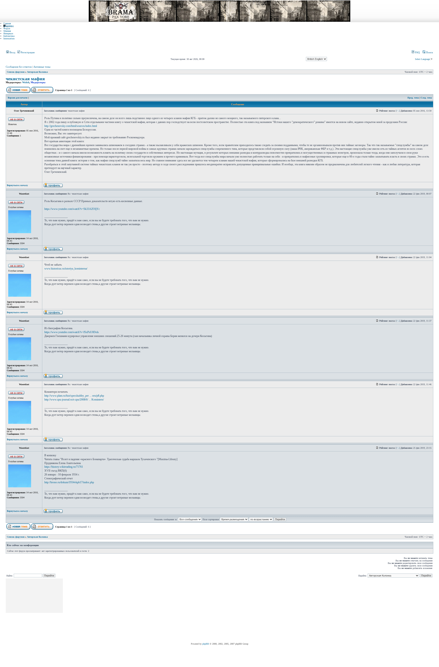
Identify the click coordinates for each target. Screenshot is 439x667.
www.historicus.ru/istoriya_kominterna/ (65, 268)
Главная (7, 23)
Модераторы (38, 82)
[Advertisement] (147, 611)
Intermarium (9, 38)
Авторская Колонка (37, 72)
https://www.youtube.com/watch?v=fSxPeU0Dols (71, 332)
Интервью (8, 33)
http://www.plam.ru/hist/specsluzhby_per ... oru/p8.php (74, 395)
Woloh (25, 82)
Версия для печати (17, 97)
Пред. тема (413, 97)
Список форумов (15, 72)
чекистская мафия (25, 78)
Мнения (7, 31)
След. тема (426, 97)
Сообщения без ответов (19, 66)
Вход (12, 52)
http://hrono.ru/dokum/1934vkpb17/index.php (69, 482)
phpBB (205, 644)
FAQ (417, 52)
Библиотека (8, 36)
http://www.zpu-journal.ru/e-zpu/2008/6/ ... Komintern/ (74, 399)
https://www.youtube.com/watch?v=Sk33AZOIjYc (72, 209)
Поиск (429, 52)
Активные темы (41, 66)
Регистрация (27, 52)
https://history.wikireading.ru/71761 (63, 466)
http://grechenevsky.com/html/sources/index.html (70, 126)
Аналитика (8, 26)
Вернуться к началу (17, 185)
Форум (6, 28)
